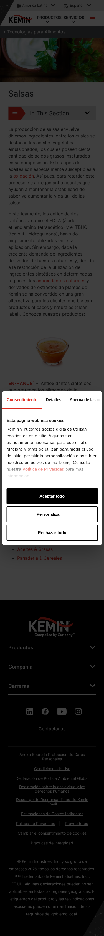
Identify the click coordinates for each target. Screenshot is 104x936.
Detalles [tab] (53, 399)
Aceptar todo (52, 496)
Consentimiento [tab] (21, 399)
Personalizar (49, 514)
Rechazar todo (52, 532)
